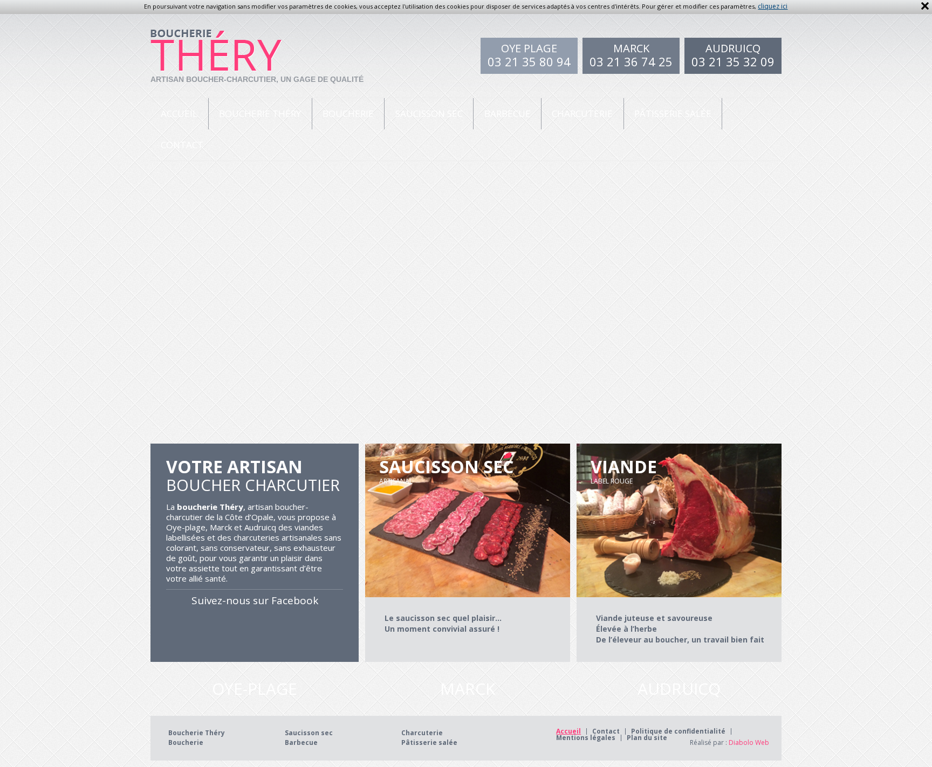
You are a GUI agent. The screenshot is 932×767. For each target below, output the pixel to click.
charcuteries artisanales (278, 537)
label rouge (624, 470)
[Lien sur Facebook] (254, 631)
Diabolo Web (748, 742)
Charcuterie (582, 113)
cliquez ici (772, 6)
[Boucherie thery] (216, 43)
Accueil (179, 113)
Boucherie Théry (260, 113)
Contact (182, 145)
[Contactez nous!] (254, 689)
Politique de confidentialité (678, 731)
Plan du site (647, 738)
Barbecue (507, 113)
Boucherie (348, 113)
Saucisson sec (429, 113)
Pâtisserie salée (672, 113)
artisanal (446, 470)
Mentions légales (585, 738)
